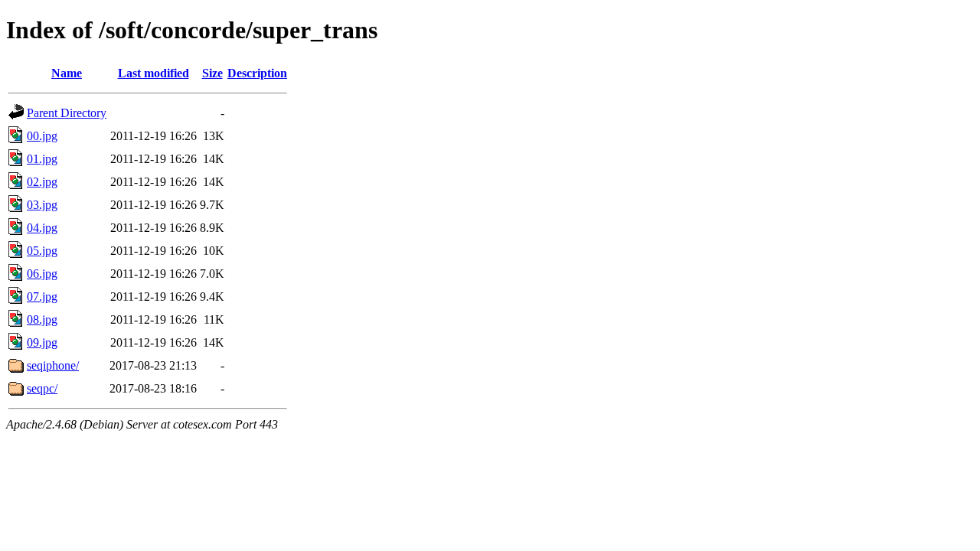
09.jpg (42, 342)
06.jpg (42, 273)
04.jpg (42, 227)
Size (212, 73)
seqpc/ (42, 388)
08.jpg (42, 319)
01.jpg (42, 158)
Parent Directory (66, 112)
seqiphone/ (53, 365)
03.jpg (42, 204)
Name (66, 73)
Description (257, 73)
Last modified (153, 73)
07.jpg (42, 296)
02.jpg (42, 181)
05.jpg (42, 250)
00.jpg (42, 135)
